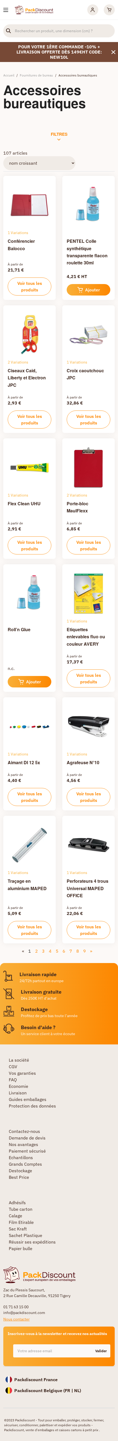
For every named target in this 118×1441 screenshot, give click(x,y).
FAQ (13, 1079)
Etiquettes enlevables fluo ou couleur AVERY (86, 636)
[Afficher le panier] (109, 9)
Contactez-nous (24, 1131)
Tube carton (20, 1209)
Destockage (20, 1170)
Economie (18, 1086)
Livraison (18, 1092)
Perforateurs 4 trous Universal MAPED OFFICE (87, 888)
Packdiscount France (36, 1379)
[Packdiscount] (34, 9)
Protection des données (32, 1106)
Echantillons (21, 1157)
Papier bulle (20, 1248)
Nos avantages (23, 1144)
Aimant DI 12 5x (24, 762)
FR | (69, 1390)
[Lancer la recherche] (8, 30)
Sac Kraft (18, 1229)
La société (19, 1060)
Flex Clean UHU (24, 503)
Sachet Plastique (25, 1235)
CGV (13, 1066)
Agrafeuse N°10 (83, 762)
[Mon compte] (92, 9)
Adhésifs (17, 1202)
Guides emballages (27, 1099)
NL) (77, 1390)
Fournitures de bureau (36, 75)
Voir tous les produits (29, 286)
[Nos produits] (5, 10)
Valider (101, 1351)
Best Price (19, 1177)
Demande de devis (27, 1138)
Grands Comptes (25, 1164)
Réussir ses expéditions (32, 1242)
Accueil (8, 75)
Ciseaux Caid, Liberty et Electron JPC (27, 377)
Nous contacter (16, 1319)
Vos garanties (22, 1073)
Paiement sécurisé (27, 1151)
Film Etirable (21, 1222)
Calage (15, 1215)
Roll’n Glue (19, 629)
